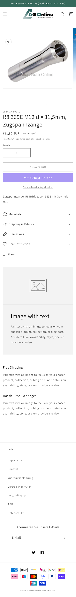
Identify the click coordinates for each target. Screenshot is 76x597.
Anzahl (6, 145)
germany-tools (33, 590)
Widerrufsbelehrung (20, 478)
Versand (17, 139)
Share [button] (11, 254)
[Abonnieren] (63, 537)
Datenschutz (16, 513)
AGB (10, 504)
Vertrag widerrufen (20, 486)
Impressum (15, 460)
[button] (5, 14)
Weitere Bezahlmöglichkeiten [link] (38, 187)
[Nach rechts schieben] (46, 104)
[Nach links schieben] (29, 104)
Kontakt (13, 469)
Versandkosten (17, 495)
